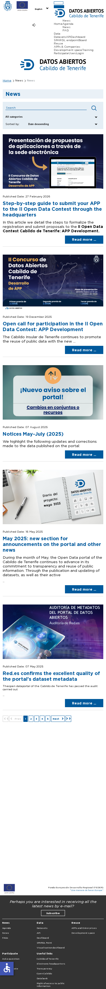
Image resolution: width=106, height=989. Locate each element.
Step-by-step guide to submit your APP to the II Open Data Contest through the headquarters (52, 209)
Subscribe (53, 913)
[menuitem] (41, 9)
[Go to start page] (5, 719)
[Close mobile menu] (59, 6)
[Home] (7, 6)
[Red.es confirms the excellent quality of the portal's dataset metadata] (53, 658)
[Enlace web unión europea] (22, 6)
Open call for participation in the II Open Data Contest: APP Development (53, 326)
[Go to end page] (68, 719)
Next (56, 718)
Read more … (84, 239)
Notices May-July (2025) (33, 434)
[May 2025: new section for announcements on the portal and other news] (53, 523)
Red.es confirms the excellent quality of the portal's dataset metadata (51, 676)
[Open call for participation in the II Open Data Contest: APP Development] (53, 308)
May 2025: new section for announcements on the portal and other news (52, 544)
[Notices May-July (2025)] (53, 418)
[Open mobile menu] (58, 2)
